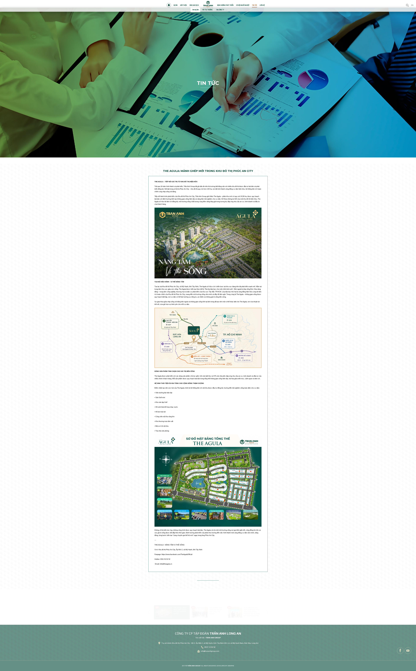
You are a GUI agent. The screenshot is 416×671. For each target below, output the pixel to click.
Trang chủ (171, 4)
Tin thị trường (207, 9)
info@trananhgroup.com (210, 651)
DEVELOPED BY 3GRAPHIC (225, 666)
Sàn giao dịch (195, 4)
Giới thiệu (185, 4)
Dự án (178, 4)
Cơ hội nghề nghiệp (239, 4)
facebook (400, 650)
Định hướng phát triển (224, 4)
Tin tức (249, 4)
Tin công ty (218, 9)
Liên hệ (256, 4)
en (412, 4)
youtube (408, 650)
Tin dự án (196, 9)
